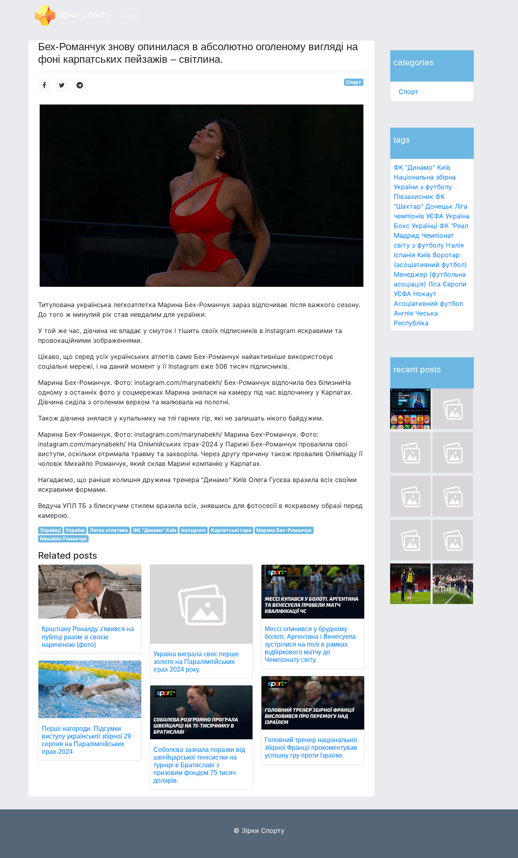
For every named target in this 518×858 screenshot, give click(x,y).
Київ (424, 255)
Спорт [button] (130, 15)
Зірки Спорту (82, 14)
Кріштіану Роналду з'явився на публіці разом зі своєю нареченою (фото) (88, 636)
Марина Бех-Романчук (284, 530)
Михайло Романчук (63, 539)
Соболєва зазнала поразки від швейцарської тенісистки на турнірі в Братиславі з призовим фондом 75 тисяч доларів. (199, 765)
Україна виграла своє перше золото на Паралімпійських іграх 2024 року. (196, 662)
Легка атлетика (109, 530)
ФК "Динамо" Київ (422, 167)
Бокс (402, 226)
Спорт (408, 92)
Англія (403, 313)
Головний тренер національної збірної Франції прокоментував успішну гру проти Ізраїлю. (311, 747)
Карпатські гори (231, 530)
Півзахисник (413, 196)
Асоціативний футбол (428, 303)
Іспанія (404, 255)
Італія (455, 245)
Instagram (193, 530)
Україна (457, 216)
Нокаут (425, 294)
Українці (424, 226)
